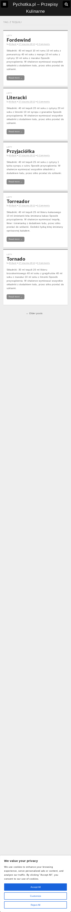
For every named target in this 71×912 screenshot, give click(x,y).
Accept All (36, 887)
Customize (35, 896)
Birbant (13, 44)
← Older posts (34, 313)
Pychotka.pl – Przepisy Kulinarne (35, 8)
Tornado (16, 259)
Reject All (35, 905)
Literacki (17, 97)
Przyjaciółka (21, 151)
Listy (9, 35)
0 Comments (43, 44)
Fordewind (19, 40)
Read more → (15, 78)
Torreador (18, 201)
